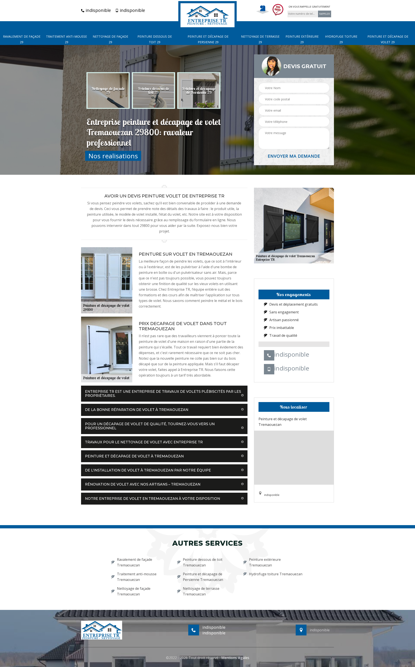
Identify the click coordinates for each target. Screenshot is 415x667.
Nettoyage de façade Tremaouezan (133, 591)
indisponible (98, 10)
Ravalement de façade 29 (21, 39)
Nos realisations (113, 155)
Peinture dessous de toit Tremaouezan (202, 562)
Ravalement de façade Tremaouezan (134, 562)
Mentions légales (235, 657)
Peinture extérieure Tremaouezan (265, 562)
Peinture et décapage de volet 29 (387, 39)
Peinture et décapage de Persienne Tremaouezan (203, 577)
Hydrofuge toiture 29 (341, 39)
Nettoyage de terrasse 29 (260, 39)
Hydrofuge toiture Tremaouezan (275, 574)
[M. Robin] (207, 14)
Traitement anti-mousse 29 (66, 39)
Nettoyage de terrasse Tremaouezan (201, 591)
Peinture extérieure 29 (302, 39)
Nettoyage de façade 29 (110, 39)
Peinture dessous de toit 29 (154, 39)
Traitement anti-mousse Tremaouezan (136, 577)
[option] (108, 90)
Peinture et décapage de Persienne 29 (208, 39)
